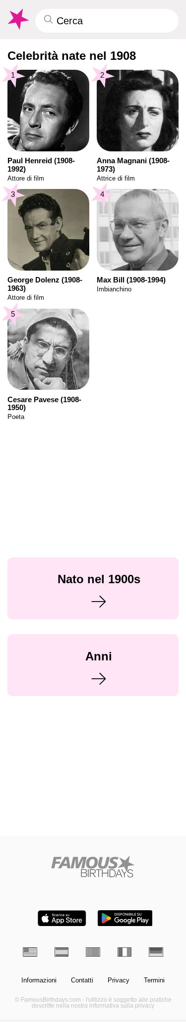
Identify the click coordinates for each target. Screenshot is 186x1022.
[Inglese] (30, 952)
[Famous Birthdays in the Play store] (125, 918)
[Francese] (125, 952)
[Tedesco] (156, 952)
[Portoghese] (93, 952)
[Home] (93, 866)
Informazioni (39, 980)
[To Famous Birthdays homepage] (17, 19)
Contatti (82, 980)
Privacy (118, 980)
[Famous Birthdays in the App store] (62, 918)
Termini (154, 980)
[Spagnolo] (62, 952)
